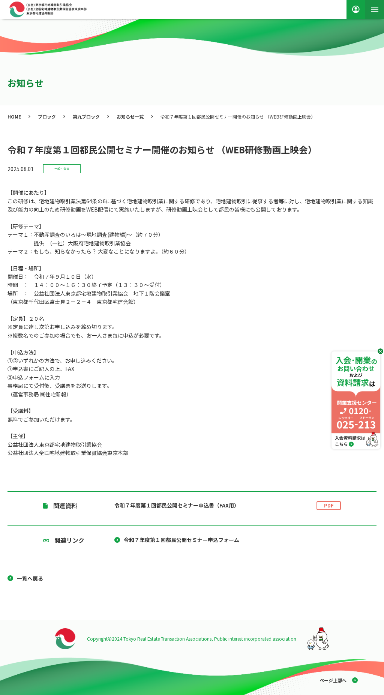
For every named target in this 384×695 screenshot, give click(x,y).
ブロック (47, 116)
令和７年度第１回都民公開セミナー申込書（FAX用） (224, 505)
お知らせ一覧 (130, 116)
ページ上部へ (333, 680)
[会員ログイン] (356, 9)
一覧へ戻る (30, 578)
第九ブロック (86, 116)
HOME (14, 116)
